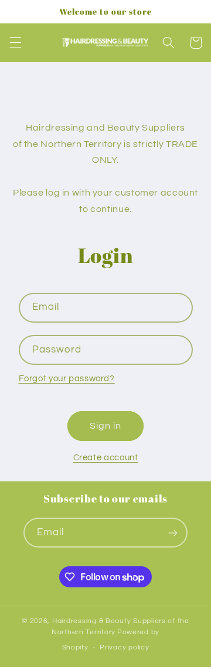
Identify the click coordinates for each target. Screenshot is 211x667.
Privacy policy (124, 647)
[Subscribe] (172, 533)
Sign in (105, 425)
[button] (15, 42)
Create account (105, 457)
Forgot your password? (67, 378)
